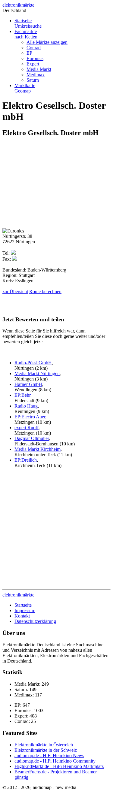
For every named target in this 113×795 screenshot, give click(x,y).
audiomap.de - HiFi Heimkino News (49, 755)
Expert (33, 63)
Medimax (36, 74)
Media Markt (39, 69)
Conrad (34, 47)
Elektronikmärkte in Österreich (43, 744)
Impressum (24, 610)
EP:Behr (22, 395)
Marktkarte (24, 88)
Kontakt (22, 615)
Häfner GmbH (28, 384)
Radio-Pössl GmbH (33, 362)
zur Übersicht (15, 291)
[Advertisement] (53, 185)
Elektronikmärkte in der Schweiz (45, 750)
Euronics (35, 58)
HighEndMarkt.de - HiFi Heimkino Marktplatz (59, 766)
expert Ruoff (26, 427)
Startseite (28, 23)
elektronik (18, 5)
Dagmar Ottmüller (31, 438)
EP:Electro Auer (29, 416)
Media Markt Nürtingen (37, 373)
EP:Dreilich (25, 460)
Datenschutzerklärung (35, 621)
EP (29, 53)
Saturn (33, 80)
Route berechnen (45, 291)
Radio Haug (26, 405)
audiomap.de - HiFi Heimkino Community (55, 760)
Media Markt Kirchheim (37, 449)
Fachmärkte (25, 34)
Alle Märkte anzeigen (47, 42)
